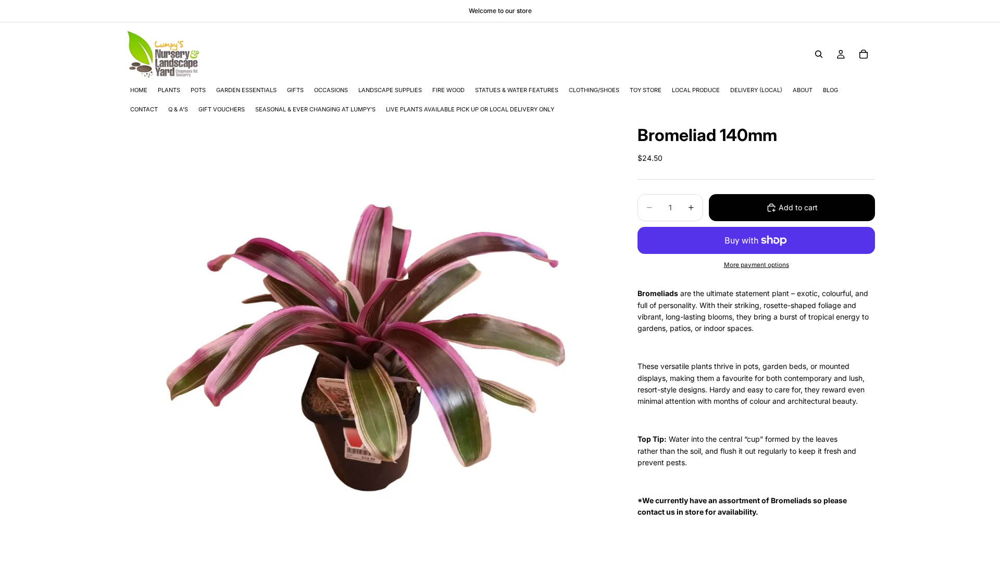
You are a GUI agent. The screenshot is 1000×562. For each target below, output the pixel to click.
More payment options (756, 265)
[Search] (818, 54)
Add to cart (798, 207)
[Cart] (863, 54)
